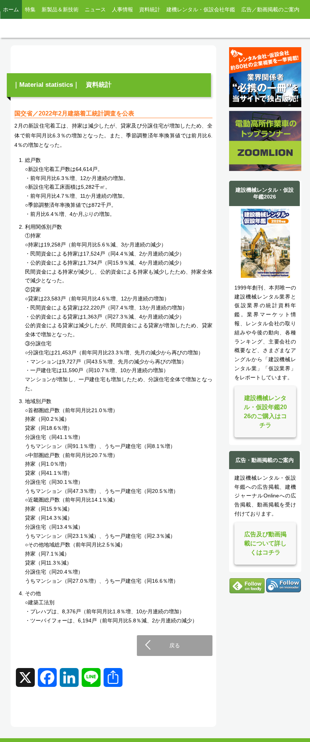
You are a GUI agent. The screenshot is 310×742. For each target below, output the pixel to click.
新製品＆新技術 (60, 9)
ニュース (95, 9)
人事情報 (122, 9)
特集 (30, 9)
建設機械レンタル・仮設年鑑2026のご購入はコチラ (265, 411)
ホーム (11, 9)
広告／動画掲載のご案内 (270, 9)
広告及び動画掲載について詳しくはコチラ (265, 543)
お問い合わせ (19, 28)
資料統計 (149, 9)
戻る (174, 645)
